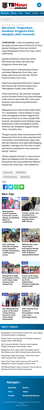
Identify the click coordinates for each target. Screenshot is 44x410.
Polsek (35, 13)
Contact (21, 405)
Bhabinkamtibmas (29, 396)
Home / (4, 19)
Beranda (5, 13)
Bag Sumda (8, 172)
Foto (21, 13)
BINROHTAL (20, 172)
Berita (13, 13)
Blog (17, 405)
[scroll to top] (40, 406)
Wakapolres (25, 177)
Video (27, 13)
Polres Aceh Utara (10, 177)
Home (26, 405)
